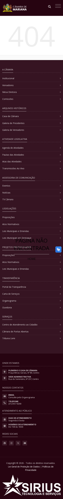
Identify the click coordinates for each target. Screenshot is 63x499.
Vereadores (8, 85)
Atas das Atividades (12, 161)
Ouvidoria (7, 307)
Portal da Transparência (14, 286)
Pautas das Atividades (13, 154)
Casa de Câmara (10, 116)
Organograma (9, 300)
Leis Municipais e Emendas (15, 231)
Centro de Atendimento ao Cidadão (19, 324)
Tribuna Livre (8, 338)
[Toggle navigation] (57, 6)
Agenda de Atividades (13, 147)
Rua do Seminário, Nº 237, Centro (23, 379)
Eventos (6, 185)
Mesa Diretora (9, 92)
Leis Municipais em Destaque (16, 237)
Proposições (8, 217)
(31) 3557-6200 (14, 403)
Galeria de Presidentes (13, 123)
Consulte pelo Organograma (21, 397)
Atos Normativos (10, 224)
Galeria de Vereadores (13, 129)
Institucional (8, 78)
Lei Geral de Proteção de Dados (24, 466)
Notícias (6, 192)
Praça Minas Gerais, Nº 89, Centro (23, 372)
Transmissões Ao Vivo (13, 168)
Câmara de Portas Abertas (15, 331)
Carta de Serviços (11, 293)
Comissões (7, 98)
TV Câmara (7, 199)
